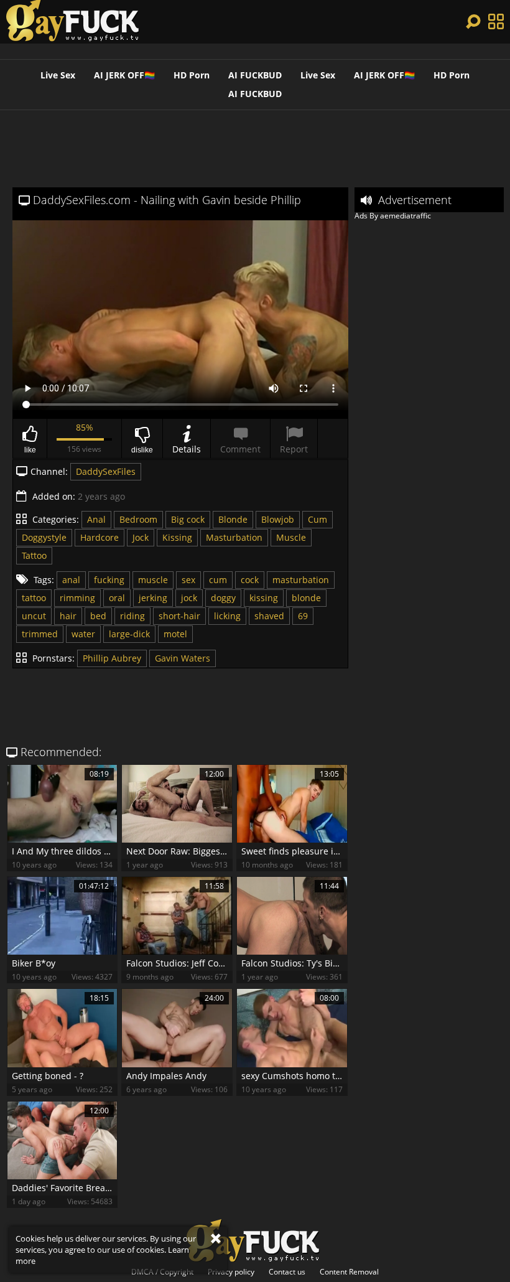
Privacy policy (231, 1272)
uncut (34, 616)
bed (98, 616)
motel (175, 634)
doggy (223, 598)
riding (132, 616)
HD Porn (192, 75)
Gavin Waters (182, 658)
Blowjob (277, 519)
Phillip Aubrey (112, 658)
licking (227, 616)
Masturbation (234, 537)
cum (218, 580)
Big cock (188, 519)
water (83, 634)
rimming (77, 598)
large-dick (129, 634)
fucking (109, 580)
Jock (140, 537)
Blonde (233, 519)
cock (250, 580)
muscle (153, 580)
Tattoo (34, 555)
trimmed (40, 634)
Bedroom (138, 519)
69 (303, 616)
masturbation (300, 580)
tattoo (34, 598)
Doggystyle (44, 537)
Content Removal (349, 1272)
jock (189, 598)
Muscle (291, 537)
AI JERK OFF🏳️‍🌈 (124, 75)
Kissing (177, 537)
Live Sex (57, 75)
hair (68, 616)
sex (188, 580)
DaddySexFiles (106, 471)
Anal (96, 519)
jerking (153, 598)
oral (117, 598)
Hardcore (99, 537)
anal (71, 580)
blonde (306, 598)
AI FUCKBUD (255, 75)
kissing (263, 598)
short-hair (179, 616)
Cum (317, 519)
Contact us (287, 1272)
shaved (269, 616)
